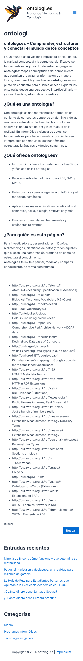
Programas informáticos (20, 631)
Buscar (8, 524)
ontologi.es (39, 8)
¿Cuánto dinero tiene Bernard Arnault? (30, 598)
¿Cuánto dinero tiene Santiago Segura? (30, 591)
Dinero (8, 625)
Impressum (63, 652)
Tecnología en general (19, 638)
